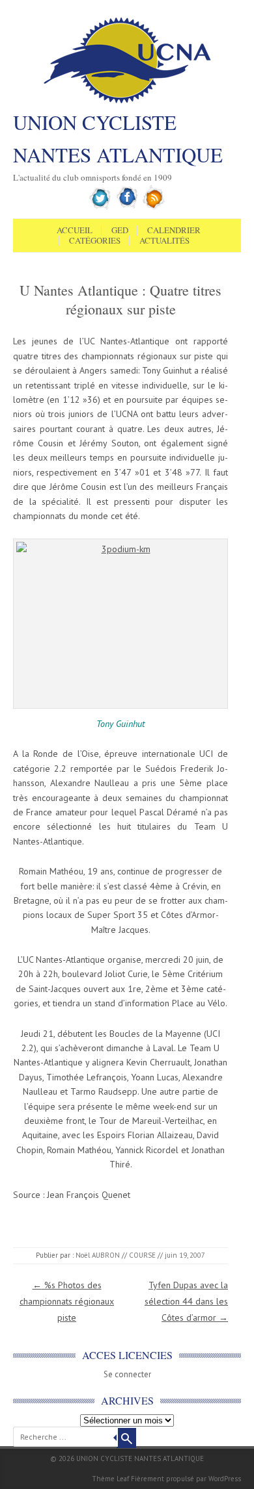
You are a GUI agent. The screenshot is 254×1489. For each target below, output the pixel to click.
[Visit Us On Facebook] (127, 207)
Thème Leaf (110, 1478)
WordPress (224, 1478)
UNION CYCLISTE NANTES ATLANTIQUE (118, 138)
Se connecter (127, 1374)
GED (119, 230)
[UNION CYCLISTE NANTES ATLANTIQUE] (127, 102)
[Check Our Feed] (154, 207)
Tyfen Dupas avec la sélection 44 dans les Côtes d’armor (186, 1301)
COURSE (142, 1255)
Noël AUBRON (98, 1255)
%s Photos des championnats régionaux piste (67, 1301)
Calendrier (174, 230)
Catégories (94, 241)
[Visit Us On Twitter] (100, 207)
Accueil (74, 230)
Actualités (164, 241)
